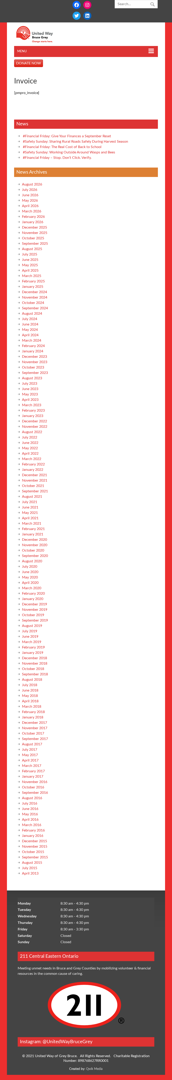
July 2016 (29, 803)
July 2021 (29, 502)
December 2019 (34, 604)
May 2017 (30, 755)
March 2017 (31, 766)
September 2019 (35, 620)
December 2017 (34, 722)
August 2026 (32, 184)
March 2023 (31, 405)
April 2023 (30, 399)
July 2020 (29, 566)
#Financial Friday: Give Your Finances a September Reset (67, 136)
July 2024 (29, 319)
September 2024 (35, 308)
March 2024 (31, 340)
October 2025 (33, 238)
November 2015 (34, 846)
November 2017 (34, 728)
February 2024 (33, 346)
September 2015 (35, 857)
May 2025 (30, 265)
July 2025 (29, 254)
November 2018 (34, 663)
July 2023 (29, 383)
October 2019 (33, 615)
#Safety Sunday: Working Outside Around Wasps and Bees (69, 152)
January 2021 (32, 534)
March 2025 (31, 276)
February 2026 (33, 216)
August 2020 (32, 561)
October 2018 (33, 669)
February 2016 (33, 830)
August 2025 (32, 249)
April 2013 (30, 873)
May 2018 (30, 696)
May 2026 (30, 200)
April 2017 (30, 760)
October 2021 (33, 486)
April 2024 (30, 335)
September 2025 (35, 243)
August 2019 (32, 626)
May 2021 (30, 513)
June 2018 (30, 690)
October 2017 (33, 733)
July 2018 (29, 685)
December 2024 (34, 292)
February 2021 (33, 529)
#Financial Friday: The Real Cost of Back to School (62, 147)
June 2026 (30, 195)
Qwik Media (94, 1069)
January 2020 (32, 599)
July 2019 (29, 631)
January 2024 (32, 351)
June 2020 (30, 572)
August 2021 (32, 496)
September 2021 (35, 491)
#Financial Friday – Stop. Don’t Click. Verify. (57, 157)
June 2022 (30, 443)
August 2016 (32, 798)
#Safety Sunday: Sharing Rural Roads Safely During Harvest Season (75, 141)
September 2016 (35, 792)
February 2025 (33, 281)
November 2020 (34, 545)
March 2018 (31, 706)
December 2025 (34, 227)
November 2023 (34, 362)
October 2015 (33, 852)
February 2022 (33, 464)
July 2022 (29, 437)
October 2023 (33, 367)
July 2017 (29, 749)
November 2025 (34, 233)
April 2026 (30, 206)
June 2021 (30, 507)
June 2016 (30, 809)
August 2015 (32, 862)
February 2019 (33, 647)
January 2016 (32, 836)
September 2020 (35, 556)
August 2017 (32, 744)
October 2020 (33, 550)
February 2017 (33, 771)
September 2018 (35, 674)
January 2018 (32, 717)
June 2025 (30, 260)
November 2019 (34, 609)
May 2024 (30, 330)
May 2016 (30, 814)
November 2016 (34, 782)
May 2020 (30, 577)
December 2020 (34, 539)
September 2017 (35, 739)
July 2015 (29, 868)
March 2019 (31, 642)
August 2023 (32, 378)
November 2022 (34, 426)
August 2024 (32, 313)
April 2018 (30, 701)
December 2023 (34, 356)
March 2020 (31, 588)
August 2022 (32, 432)
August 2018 (32, 679)
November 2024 (34, 297)
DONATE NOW (28, 63)
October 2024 (33, 303)
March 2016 (31, 825)
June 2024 (30, 324)
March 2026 (31, 211)
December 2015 (34, 841)
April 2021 (30, 518)
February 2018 (33, 712)
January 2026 (32, 222)
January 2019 (32, 653)
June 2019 (30, 636)
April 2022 (30, 453)
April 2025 (30, 270)
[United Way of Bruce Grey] (39, 42)
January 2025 (32, 286)
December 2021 (34, 475)
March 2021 (31, 523)
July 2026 (29, 190)
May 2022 (30, 448)
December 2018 (34, 658)
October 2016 (33, 787)
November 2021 (34, 480)
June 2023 (30, 389)
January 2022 (32, 469)
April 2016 (30, 819)
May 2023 (30, 394)
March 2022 (31, 459)
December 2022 (34, 421)
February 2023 (33, 410)
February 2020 (33, 593)
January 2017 (32, 776)
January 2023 (32, 416)
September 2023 (35, 373)
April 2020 (30, 583)
